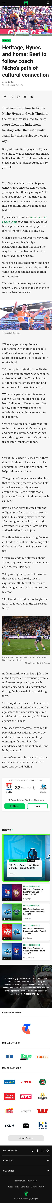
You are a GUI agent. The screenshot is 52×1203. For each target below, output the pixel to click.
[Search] (48, 3)
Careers (10, 1187)
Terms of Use (20, 1181)
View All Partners (26, 1138)
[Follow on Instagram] (47, 1150)
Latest (37, 806)
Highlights (14, 806)
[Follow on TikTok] (32, 1150)
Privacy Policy (32, 1181)
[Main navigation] (3, 3)
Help (17, 1187)
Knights (6, 40)
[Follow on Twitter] (42, 1150)
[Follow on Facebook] (37, 1150)
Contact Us (25, 1187)
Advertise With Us (38, 1187)
